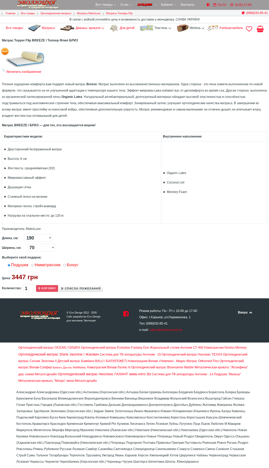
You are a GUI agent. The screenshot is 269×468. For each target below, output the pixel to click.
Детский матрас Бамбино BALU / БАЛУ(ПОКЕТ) (92, 361)
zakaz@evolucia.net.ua (165, 329)
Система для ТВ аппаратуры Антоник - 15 (130, 354)
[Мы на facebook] (126, 315)
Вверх (243, 312)
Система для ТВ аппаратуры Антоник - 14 (182, 374)
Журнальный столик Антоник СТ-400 (176, 347)
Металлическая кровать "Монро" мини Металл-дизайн (57, 380)
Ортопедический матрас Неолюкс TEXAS (192, 354)
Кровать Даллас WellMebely (69, 367)
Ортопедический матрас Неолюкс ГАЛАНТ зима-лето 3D (104, 374)
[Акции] (147, 5)
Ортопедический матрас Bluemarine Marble (162, 367)
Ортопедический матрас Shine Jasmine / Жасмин (58, 354)
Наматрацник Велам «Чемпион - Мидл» (157, 361)
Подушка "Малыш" (227, 374)
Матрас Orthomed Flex (202, 361)
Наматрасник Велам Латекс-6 (108, 367)
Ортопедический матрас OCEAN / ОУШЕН (49, 347)
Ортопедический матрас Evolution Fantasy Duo (115, 347)
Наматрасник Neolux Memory (225, 347)
